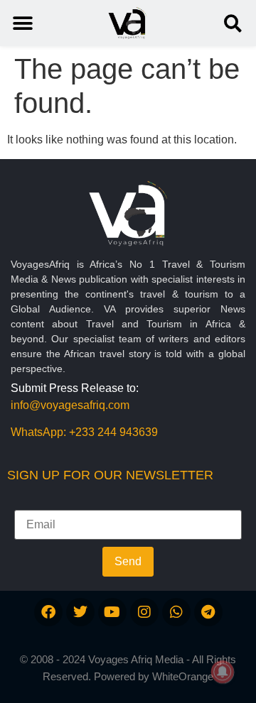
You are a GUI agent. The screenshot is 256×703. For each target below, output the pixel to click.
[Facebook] (48, 612)
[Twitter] (80, 612)
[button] (233, 23)
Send (128, 561)
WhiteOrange (182, 676)
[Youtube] (112, 612)
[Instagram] (144, 612)
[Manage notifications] (222, 671)
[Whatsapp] (176, 612)
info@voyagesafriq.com (70, 405)
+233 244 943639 (113, 432)
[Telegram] (208, 612)
